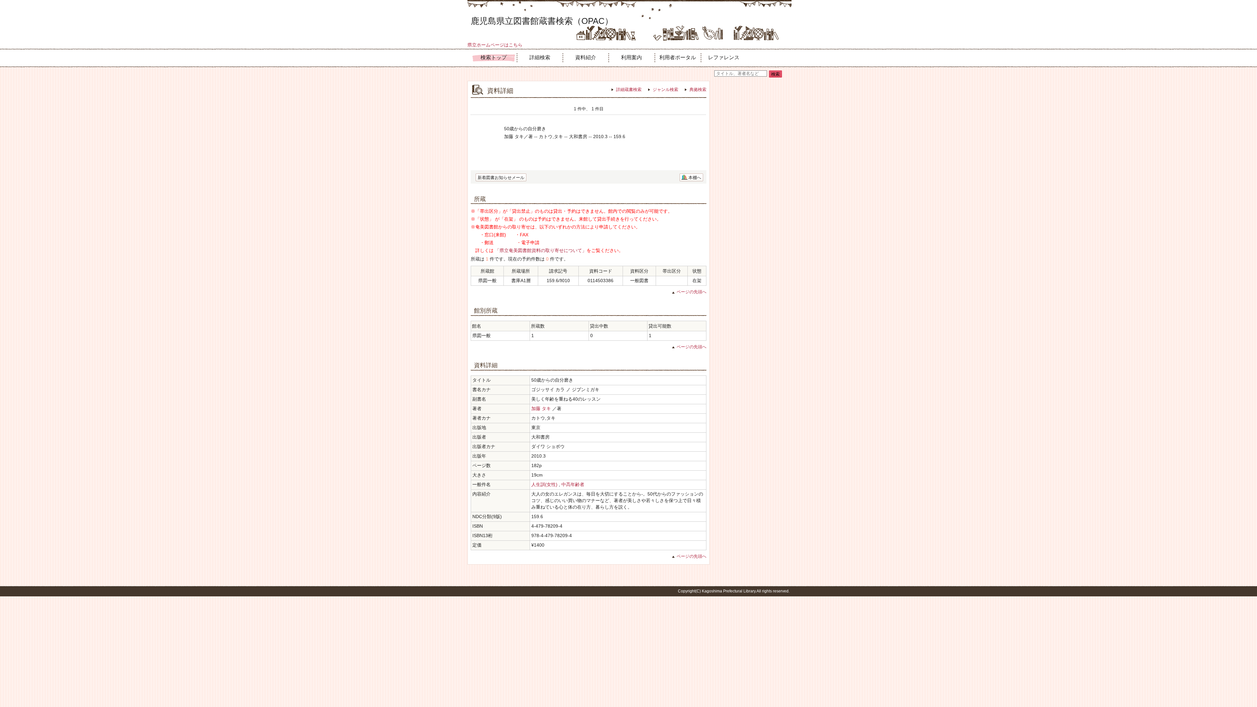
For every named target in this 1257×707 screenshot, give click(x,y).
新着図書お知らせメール (501, 177)
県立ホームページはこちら (494, 44)
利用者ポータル (677, 57)
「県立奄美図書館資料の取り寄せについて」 (541, 250)
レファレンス (723, 57)
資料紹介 (585, 57)
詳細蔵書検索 (629, 89)
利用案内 (631, 57)
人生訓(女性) (544, 484)
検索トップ (494, 57)
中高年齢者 (572, 484)
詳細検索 (539, 57)
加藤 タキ (541, 408)
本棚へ (694, 177)
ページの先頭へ (691, 291)
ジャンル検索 (665, 89)
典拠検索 (697, 89)
